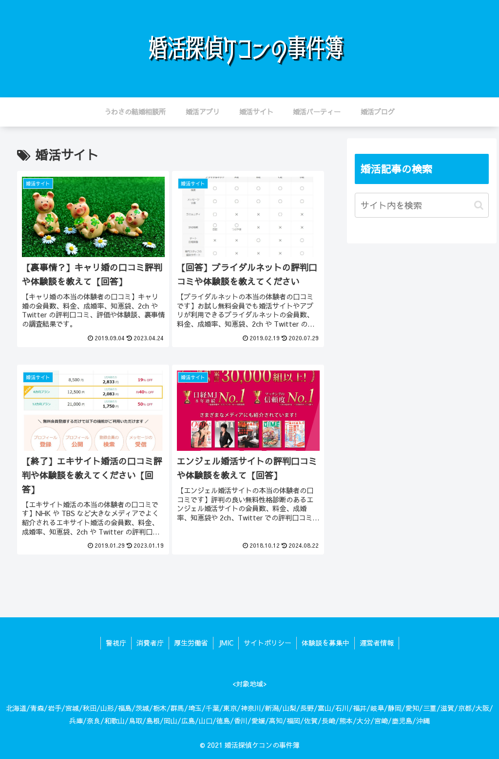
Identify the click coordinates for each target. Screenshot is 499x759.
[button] (478, 205)
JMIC (225, 643)
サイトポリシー (267, 643)
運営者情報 (377, 643)
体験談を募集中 (325, 643)
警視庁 (116, 643)
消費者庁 (150, 643)
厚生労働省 (191, 643)
